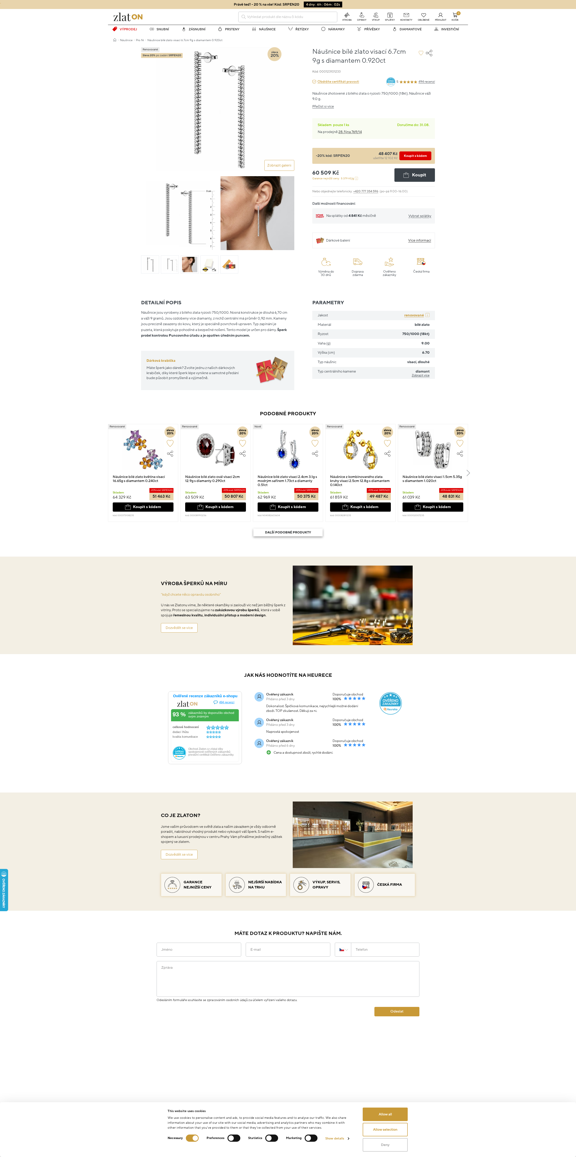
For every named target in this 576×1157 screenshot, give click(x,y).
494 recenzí (426, 81)
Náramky (336, 29)
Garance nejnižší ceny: (333, 178)
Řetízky (302, 29)
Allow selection (385, 1130)
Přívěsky (372, 29)
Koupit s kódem (415, 156)
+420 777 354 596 (365, 191)
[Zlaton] (128, 17)
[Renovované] (143, 452)
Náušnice (267, 29)
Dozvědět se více (179, 628)
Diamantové (411, 29)
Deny (385, 1145)
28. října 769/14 (350, 132)
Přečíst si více (323, 106)
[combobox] (287, 17)
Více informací (419, 240)
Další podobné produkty (288, 532)
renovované (414, 315)
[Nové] (288, 452)
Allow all (385, 1114)
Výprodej (128, 29)
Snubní (163, 29)
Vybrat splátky (419, 216)
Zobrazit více (421, 375)
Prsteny (232, 29)
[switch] (233, 1138)
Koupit (419, 175)
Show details (334, 1138)
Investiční (450, 29)
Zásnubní (197, 29)
